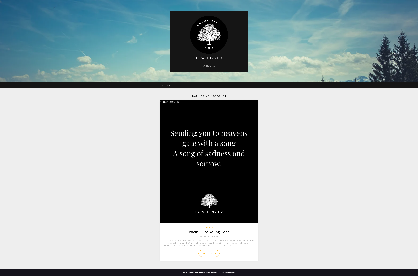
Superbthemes (229, 272)
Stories (168, 85)
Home (162, 85)
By (204, 236)
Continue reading (209, 253)
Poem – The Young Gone (209, 231)
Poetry (209, 228)
